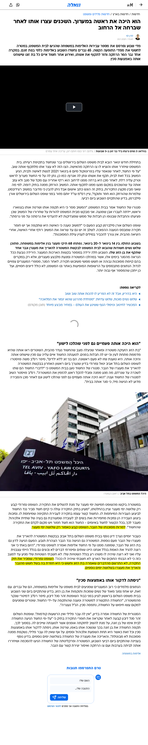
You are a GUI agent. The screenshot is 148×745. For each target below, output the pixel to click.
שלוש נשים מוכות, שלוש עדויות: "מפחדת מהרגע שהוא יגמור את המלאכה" (88, 299)
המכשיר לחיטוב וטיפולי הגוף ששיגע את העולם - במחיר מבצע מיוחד (91, 305)
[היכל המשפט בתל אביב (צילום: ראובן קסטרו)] (74, 444)
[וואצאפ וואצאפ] (18, 5)
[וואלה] (74, 5)
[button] (130, 4)
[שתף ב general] (11, 5)
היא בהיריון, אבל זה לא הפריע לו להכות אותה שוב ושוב (101, 293)
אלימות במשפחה (131, 654)
